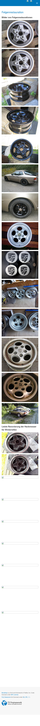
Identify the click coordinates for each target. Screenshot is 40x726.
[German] (28, 1)
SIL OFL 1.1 (26, 697)
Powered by (12, 703)
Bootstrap (4, 693)
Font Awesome (6, 697)
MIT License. (15, 695)
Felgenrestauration (12, 12)
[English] (32, 1)
